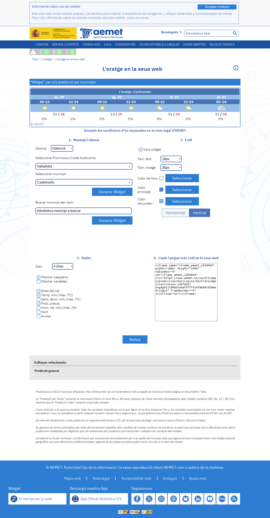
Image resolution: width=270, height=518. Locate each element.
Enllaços (170, 478)
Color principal (144, 189)
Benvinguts (169, 32)
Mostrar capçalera (54, 277)
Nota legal (101, 478)
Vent (44, 312)
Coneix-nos (91, 44)
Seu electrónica (222, 44)
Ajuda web (197, 478)
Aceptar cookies (217, 7)
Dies (38, 266)
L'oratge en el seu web (70, 59)
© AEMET (38, 124)
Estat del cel (50, 291)
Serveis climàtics (65, 44)
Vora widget (152, 149)
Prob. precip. (50, 303)
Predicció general (47, 371)
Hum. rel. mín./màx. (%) (59, 307)
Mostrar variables (54, 281)
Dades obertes (194, 44)
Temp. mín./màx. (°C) (57, 295)
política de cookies (137, 18)
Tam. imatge (147, 167)
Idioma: (41, 148)
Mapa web (72, 478)
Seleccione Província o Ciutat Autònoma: (65, 158)
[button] (175, 213)
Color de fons (148, 178)
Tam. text (144, 159)
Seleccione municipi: (50, 174)
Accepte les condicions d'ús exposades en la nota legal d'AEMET (135, 130)
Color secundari (145, 201)
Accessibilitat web (136, 478)
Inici (35, 59)
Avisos (46, 316)
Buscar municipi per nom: (54, 202)
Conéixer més (125, 44)
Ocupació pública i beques (159, 44)
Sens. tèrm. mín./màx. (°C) (61, 299)
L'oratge (41, 44)
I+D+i (107, 44)
